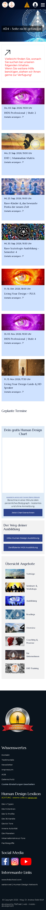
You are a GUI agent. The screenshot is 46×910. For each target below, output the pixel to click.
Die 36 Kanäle (8, 818)
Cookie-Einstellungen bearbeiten (18, 784)
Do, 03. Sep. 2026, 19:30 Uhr (18, 108)
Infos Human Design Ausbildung (23, 538)
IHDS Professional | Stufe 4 (20, 339)
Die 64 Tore (7, 823)
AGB (4, 774)
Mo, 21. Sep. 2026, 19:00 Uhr (18, 153)
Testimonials (8, 760)
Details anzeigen (12, 117)
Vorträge (30, 574)
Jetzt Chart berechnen (23, 512)
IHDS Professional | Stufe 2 (20, 113)
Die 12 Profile (8, 814)
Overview (30, 628)
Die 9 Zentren (8, 809)
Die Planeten (8, 833)
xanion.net (32, 798)
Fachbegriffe (8, 843)
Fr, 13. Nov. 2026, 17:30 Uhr (17, 379)
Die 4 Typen (8, 804)
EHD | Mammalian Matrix (19, 158)
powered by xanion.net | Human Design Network (23, 497)
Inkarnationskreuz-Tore (13, 838)
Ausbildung (31, 601)
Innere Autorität (10, 828)
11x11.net (18, 904)
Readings (30, 614)
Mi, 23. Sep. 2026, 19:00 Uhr (18, 199)
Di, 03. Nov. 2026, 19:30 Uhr (17, 334)
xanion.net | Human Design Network (20, 884)
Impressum (7, 769)
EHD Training (32, 668)
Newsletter (7, 764)
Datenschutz (8, 779)
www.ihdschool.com (11, 879)
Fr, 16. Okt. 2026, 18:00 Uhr (17, 289)
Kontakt (5, 755)
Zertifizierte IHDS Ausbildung (23, 547)
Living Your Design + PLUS (19, 293)
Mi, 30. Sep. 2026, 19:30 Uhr (18, 244)
